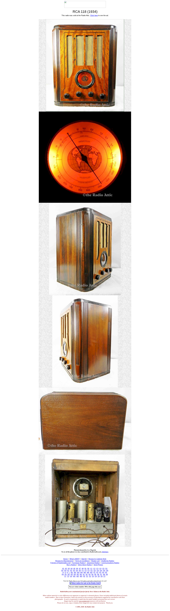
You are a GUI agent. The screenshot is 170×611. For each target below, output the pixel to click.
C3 (97, 568)
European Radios (78, 563)
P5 (106, 572)
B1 (86, 568)
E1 (68, 570)
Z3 (93, 576)
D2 (62, 570)
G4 (101, 570)
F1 (83, 570)
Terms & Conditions (82, 561)
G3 (98, 570)
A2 (66, 568)
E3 (74, 570)
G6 (107, 570)
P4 (103, 572)
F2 (86, 570)
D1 (106, 568)
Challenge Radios (107, 561)
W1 (74, 576)
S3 (89, 574)
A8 (83, 568)
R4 (75, 574)
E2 (71, 570)
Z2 (90, 576)
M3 (78, 572)
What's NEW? (75, 559)
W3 (81, 576)
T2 (68, 576)
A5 (74, 568)
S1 (84, 574)
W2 (77, 576)
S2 (87, 574)
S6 (98, 574)
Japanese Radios (93, 563)
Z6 (102, 576)
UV (71, 576)
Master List (95, 561)
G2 (95, 570)
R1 (66, 574)
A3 (69, 568)
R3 (72, 574)
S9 (107, 574)
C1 (91, 568)
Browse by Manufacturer (64, 561)
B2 (88, 568)
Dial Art (84, 559)
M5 (85, 572)
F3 (89, 570)
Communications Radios (110, 563)
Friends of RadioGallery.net (60, 563)
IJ (65, 572)
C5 (103, 568)
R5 (78, 574)
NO (91, 572)
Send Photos (98, 565)
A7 (80, 568)
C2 (94, 568)
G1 (91, 570)
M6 (88, 572)
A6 (77, 568)
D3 (65, 570)
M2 (75, 572)
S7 (101, 574)
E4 (77, 570)
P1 (94, 572)
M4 (81, 572)
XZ (84, 576)
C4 (100, 568)
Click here (94, 15)
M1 (72, 572)
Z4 (96, 576)
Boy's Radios (71, 565)
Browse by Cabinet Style (97, 559)
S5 (95, 574)
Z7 (104, 576)
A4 (72, 568)
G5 (104, 570)
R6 (81, 574)
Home (65, 559)
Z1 (87, 576)
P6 (63, 574)
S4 (92, 574)
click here (105, 552)
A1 (63, 568)
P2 (97, 572)
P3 (100, 572)
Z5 (99, 576)
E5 (80, 570)
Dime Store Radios (85, 565)
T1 (65, 576)
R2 (69, 574)
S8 (104, 574)
